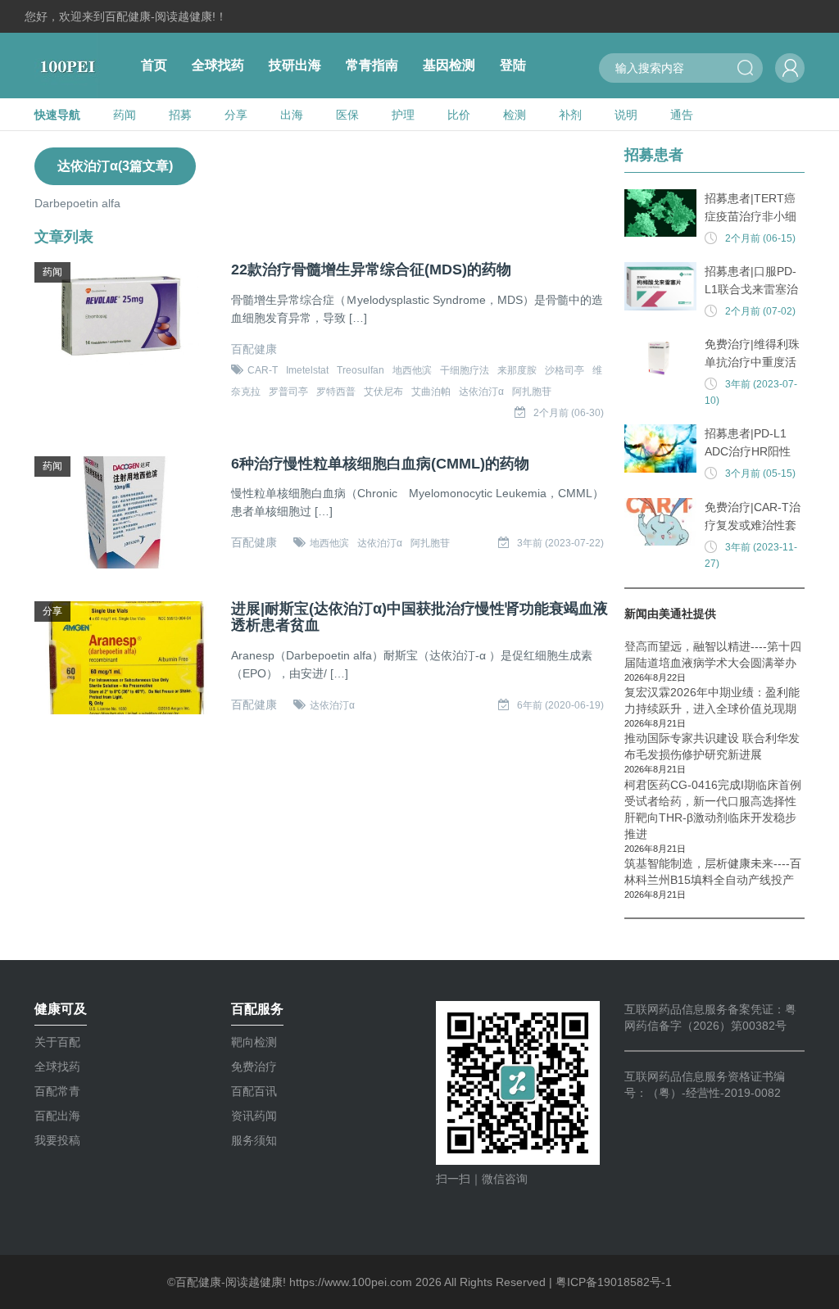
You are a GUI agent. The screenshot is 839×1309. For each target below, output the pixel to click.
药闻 (124, 114)
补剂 (570, 114)
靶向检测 (254, 1042)
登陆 (513, 65)
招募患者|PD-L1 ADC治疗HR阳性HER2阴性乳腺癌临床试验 (754, 443)
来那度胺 (517, 370)
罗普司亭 (288, 391)
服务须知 (254, 1140)
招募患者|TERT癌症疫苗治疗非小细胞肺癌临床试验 (750, 208)
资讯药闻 (254, 1115)
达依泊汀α (481, 391)
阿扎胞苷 (531, 391)
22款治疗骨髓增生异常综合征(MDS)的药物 (371, 270)
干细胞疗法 (464, 370)
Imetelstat (307, 370)
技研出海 (295, 65)
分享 (235, 114)
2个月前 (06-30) (568, 413)
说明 (626, 114)
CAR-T (262, 370)
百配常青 (57, 1091)
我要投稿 (57, 1140)
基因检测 (449, 65)
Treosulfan (360, 370)
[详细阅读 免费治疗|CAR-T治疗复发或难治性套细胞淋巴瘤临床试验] (660, 522)
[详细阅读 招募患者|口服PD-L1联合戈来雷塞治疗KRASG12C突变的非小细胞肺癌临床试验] (660, 286)
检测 (514, 114)
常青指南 (372, 65)
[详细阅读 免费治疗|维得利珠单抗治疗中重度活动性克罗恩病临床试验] (660, 359)
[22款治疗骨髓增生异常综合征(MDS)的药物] (124, 318)
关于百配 (57, 1042)
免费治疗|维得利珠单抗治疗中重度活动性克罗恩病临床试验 (752, 354)
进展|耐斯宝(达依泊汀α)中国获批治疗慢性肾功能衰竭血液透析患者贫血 (419, 617)
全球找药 (218, 65)
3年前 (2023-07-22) (560, 543)
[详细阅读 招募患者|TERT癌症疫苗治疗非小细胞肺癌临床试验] (660, 213)
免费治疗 (254, 1066)
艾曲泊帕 (431, 391)
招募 (180, 114)
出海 (291, 114)
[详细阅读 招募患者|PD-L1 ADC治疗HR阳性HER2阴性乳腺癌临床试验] (660, 448)
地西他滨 (412, 370)
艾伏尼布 (383, 391)
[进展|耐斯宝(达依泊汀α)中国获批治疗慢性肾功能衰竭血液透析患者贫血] (124, 657)
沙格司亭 (564, 370)
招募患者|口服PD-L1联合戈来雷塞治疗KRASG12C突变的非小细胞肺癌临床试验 (752, 281)
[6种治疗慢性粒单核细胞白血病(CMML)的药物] (124, 512)
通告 (681, 114)
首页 (154, 65)
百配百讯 (254, 1091)
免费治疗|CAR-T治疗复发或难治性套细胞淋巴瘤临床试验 (752, 517)
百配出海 (57, 1115)
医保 (347, 114)
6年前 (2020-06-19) (560, 705)
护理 (403, 114)
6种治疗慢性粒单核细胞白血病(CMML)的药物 (380, 464)
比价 (458, 114)
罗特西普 (336, 391)
